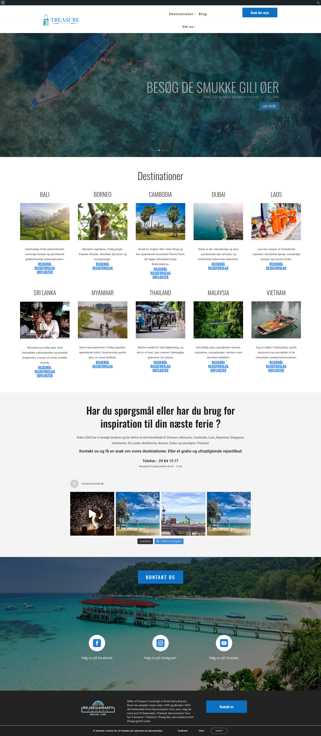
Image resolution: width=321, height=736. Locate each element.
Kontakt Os (160, 577)
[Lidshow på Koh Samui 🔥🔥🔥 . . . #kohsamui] (92, 514)
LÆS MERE (51, 120)
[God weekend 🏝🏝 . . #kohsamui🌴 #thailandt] (183, 514)
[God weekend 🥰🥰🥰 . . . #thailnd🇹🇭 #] (138, 514)
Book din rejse (260, 12)
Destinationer (181, 14)
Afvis (201, 730)
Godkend (182, 730)
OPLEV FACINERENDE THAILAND (116, 97)
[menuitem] (3, 2)
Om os (187, 27)
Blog (203, 14)
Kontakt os (227, 706)
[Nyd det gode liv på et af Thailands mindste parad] (229, 514)
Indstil (219, 730)
